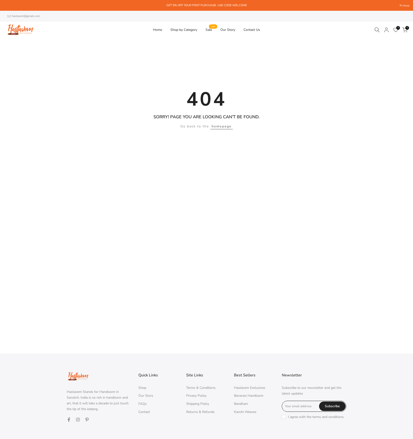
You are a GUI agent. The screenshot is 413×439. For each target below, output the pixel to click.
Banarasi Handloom (248, 395)
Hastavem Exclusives (249, 387)
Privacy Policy (196, 395)
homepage (222, 126)
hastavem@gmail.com (26, 16)
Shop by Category (183, 29)
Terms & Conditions (201, 387)
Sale (211, 29)
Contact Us (252, 29)
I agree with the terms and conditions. (316, 417)
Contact (144, 412)
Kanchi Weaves (245, 412)
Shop (142, 387)
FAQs (142, 403)
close (9, 5)
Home (157, 29)
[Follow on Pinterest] (87, 420)
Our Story (227, 29)
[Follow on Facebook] (69, 420)
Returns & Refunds (200, 412)
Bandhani (241, 403)
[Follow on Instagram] (78, 420)
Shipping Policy (197, 403)
